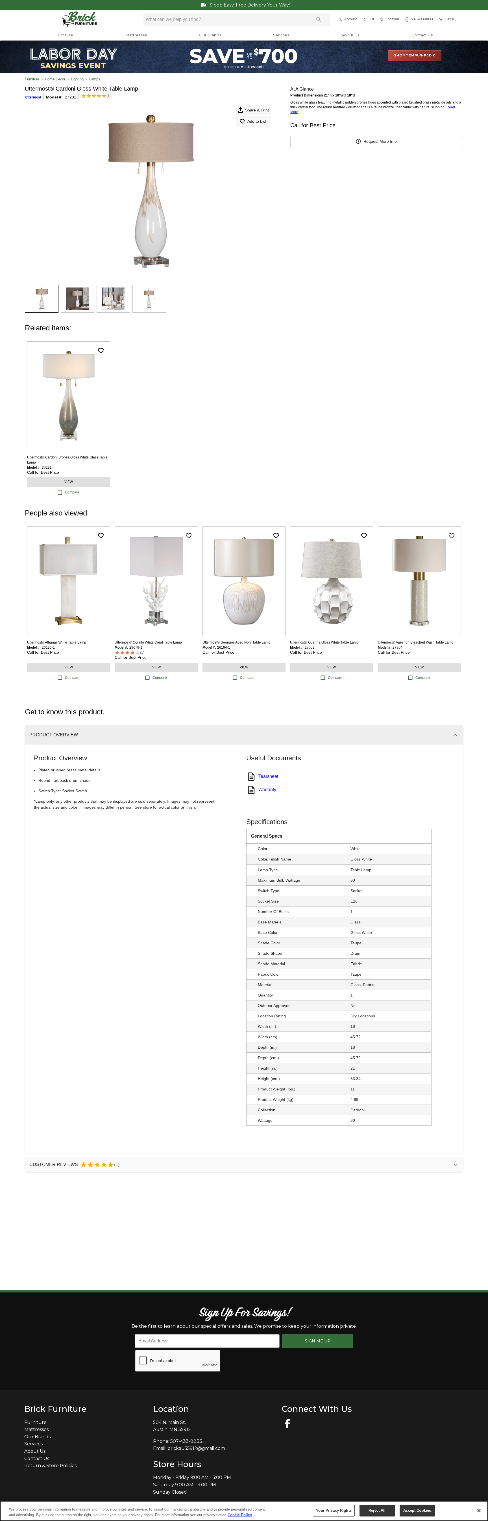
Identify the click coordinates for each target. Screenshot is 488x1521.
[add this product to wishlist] (101, 350)
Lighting (77, 79)
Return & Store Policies (50, 1465)
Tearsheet (268, 776)
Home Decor (55, 79)
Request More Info (380, 141)
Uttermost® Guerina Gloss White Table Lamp (324, 642)
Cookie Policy (240, 1515)
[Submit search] (319, 19)
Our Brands (210, 35)
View (68, 482)
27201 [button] (70, 97)
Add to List (256, 121)
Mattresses (136, 35)
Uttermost (33, 97)
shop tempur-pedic (414, 55)
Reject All (377, 1510)
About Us (350, 35)
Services (281, 35)
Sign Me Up (317, 1341)
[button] (340, 19)
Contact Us (422, 35)
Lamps (94, 79)
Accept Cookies (417, 1510)
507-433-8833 (186, 1441)
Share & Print (257, 110)
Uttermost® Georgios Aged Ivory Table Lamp (236, 642)
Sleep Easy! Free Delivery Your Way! (249, 5)
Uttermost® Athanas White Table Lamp (56, 642)
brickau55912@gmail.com (196, 1448)
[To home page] (80, 19)
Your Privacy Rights (333, 1510)
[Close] (479, 1510)
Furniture (64, 35)
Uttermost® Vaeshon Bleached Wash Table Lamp (416, 642)
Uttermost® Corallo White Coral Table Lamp (148, 642)
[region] (244, 1511)
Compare (72, 492)
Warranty (267, 789)
